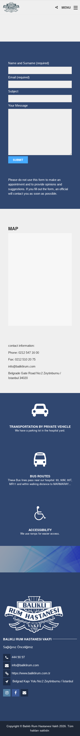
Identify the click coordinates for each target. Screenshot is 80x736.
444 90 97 (18, 657)
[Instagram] (7, 693)
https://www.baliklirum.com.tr (31, 673)
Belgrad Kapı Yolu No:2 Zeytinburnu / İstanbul (43, 681)
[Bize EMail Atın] (25, 693)
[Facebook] (16, 693)
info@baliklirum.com (25, 665)
